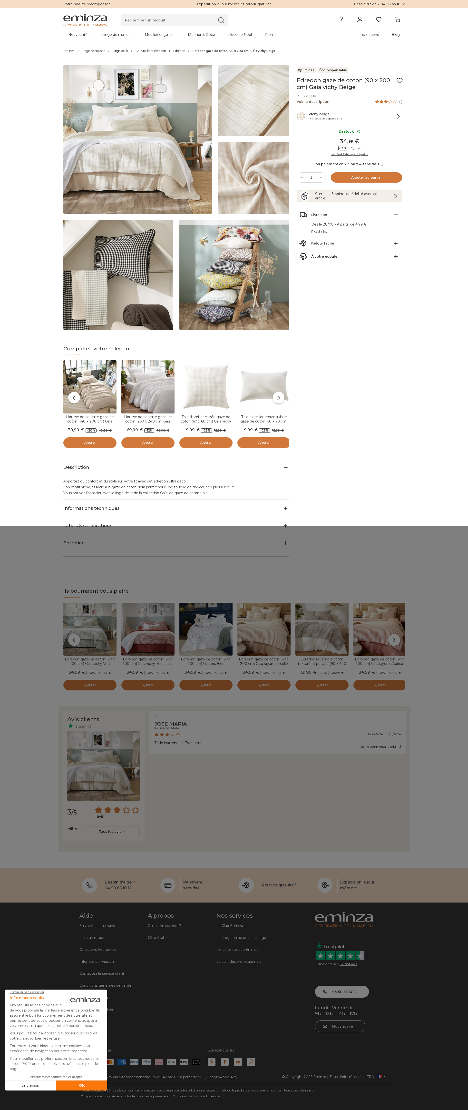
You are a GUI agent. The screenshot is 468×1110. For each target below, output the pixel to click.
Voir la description (313, 101)
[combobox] (112, 831)
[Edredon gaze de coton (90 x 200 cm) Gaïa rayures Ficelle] (264, 629)
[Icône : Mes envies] (399, 80)
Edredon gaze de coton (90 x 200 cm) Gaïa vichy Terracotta (148, 661)
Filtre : (73, 828)
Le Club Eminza (229, 925)
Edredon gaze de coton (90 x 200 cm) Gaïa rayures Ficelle (264, 661)
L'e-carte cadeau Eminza (237, 949)
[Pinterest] (211, 1062)
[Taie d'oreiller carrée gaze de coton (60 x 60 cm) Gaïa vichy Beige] (206, 386)
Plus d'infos (319, 231)
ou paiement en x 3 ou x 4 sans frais (347, 164)
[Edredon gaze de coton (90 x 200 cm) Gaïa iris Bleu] (206, 629)
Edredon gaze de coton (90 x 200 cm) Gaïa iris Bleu (206, 661)
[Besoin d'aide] (341, 20)
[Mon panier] (397, 20)
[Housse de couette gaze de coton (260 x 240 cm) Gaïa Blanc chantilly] (148, 386)
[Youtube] (238, 1062)
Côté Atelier (158, 937)
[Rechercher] (221, 20)
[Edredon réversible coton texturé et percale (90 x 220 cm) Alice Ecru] (322, 629)
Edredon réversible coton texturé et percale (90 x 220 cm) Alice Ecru (322, 663)
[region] (234, 51)
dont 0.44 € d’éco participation (349, 154)
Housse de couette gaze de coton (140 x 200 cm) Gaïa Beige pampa (90, 421)
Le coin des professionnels (238, 961)
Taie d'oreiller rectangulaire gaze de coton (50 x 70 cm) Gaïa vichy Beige (263, 421)
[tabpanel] (192, 35)
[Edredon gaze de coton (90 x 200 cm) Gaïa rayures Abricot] (380, 629)
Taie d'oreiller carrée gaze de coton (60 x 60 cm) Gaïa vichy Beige (206, 421)
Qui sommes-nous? (164, 925)
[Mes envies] (378, 20)
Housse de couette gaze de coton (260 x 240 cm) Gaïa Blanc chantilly (148, 421)
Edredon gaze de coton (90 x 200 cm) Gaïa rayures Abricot (380, 661)
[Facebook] (225, 1062)
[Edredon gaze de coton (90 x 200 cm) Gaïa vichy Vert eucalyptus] (90, 629)
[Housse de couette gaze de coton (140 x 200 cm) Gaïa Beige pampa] (90, 386)
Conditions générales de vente (105, 985)
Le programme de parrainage (241, 937)
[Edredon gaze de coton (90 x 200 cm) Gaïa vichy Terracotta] (148, 629)
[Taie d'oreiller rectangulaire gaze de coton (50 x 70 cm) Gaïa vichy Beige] (264, 386)
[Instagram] (251, 1062)
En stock (347, 131)
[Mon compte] (360, 20)
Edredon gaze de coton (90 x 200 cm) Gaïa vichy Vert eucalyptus (90, 663)
